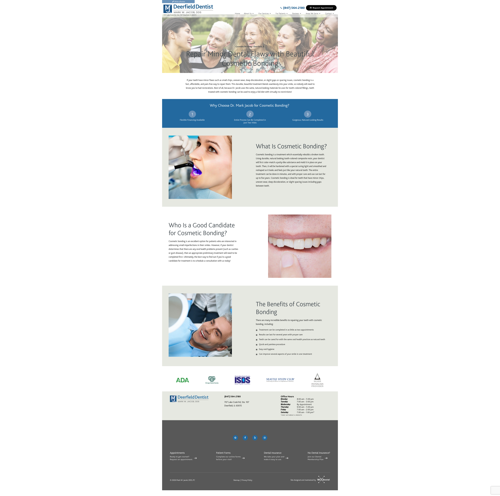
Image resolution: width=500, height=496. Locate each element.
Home (237, 13)
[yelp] (255, 437)
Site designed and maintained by (303, 480)
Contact (328, 13)
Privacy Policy (247, 480)
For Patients (281, 13)
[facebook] (245, 437)
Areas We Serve (312, 13)
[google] (235, 437)
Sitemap (236, 480)
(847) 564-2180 (294, 7)
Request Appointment (323, 8)
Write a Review (179, 2)
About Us (248, 13)
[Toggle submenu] (253, 13)
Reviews (295, 13)
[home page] (188, 9)
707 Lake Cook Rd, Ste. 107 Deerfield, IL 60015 (179, 15)
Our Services (263, 13)
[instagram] (264, 437)
